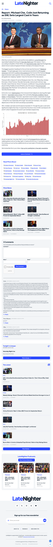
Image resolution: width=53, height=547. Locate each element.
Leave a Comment (25, 154)
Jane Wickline (30, 171)
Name (5, 259)
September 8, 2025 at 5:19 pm (17, 318)
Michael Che (8, 176)
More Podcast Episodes (25, 460)
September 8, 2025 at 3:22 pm (13, 281)
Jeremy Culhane (40, 171)
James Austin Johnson (19, 171)
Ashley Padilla (19, 165)
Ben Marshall (29, 165)
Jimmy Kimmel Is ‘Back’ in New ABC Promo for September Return (14, 214)
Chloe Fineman (8, 168)
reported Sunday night (33, 64)
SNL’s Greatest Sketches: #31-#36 (26, 478)
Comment (6, 246)
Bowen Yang (38, 165)
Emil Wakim (12, 97)
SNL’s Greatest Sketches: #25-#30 (10, 478)
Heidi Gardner (16, 93)
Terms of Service (39, 524)
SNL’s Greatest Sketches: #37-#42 (42, 478)
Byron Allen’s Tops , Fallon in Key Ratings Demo (13, 230)
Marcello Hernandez (40, 173)
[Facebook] (17, 505)
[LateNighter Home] (26, 3)
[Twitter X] (21, 505)
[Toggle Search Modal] (50, 3)
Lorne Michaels (39, 60)
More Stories (25, 449)
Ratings (4, 392)
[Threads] (31, 505)
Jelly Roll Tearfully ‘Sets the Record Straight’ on (38, 214)
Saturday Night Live (27, 62)
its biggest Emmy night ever (38, 139)
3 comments (19, 20)
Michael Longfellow (38, 95)
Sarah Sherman (37, 176)
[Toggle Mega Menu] (3, 3)
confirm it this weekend (22, 73)
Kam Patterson (8, 173)
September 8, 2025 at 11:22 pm (12, 327)
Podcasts (7, 474)
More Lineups (25, 358)
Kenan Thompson (19, 173)
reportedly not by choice (15, 95)
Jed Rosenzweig (7, 18)
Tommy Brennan (21, 179)
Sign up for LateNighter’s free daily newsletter (34, 148)
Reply (6, 314)
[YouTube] (36, 505)
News (7, 9)
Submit (44, 520)
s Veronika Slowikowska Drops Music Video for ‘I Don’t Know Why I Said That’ (14, 200)
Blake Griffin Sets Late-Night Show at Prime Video (38, 229)
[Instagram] (26, 505)
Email (29, 259)
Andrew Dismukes (9, 165)
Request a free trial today (29, 536)
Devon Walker (25, 168)
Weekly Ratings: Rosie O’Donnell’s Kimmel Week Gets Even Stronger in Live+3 (38, 200)
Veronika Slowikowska (33, 179)
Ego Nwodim (35, 168)
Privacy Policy (31, 524)
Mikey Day (28, 176)
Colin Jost (15, 71)
